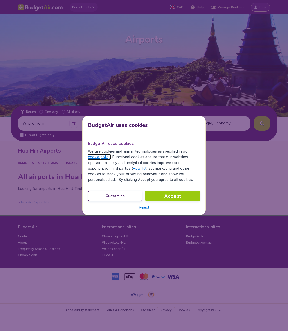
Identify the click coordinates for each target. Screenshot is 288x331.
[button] (144, 207)
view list (139, 168)
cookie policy (99, 157)
